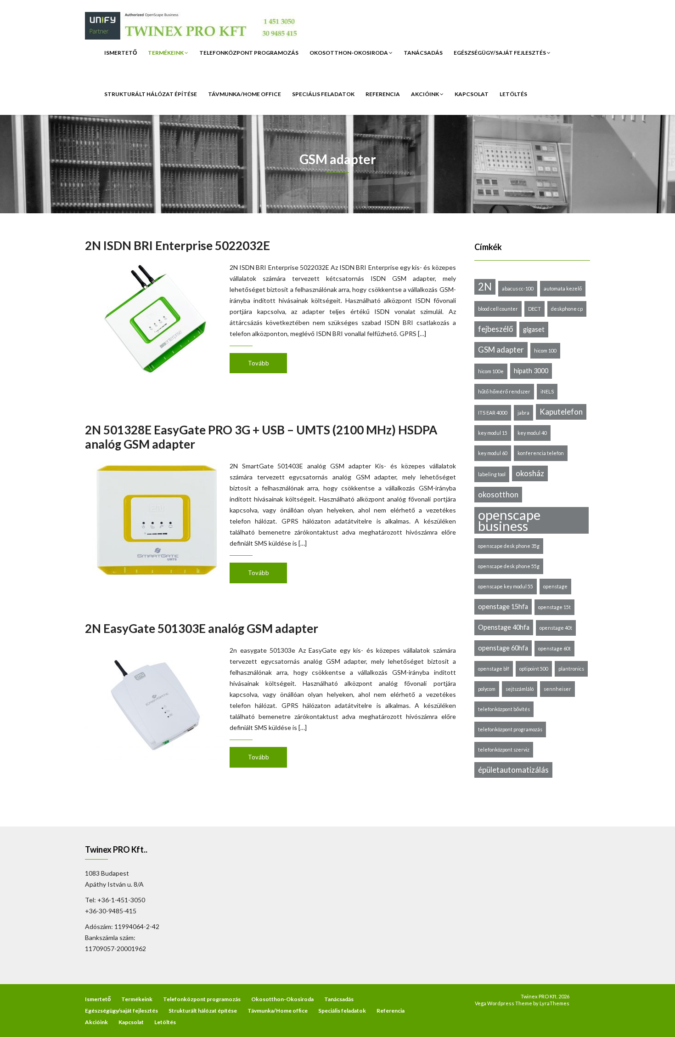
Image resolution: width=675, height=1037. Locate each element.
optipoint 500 (533, 669)
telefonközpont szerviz (503, 749)
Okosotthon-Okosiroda (349, 52)
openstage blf (493, 669)
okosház (530, 473)
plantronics (571, 669)
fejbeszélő (495, 329)
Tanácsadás (423, 52)
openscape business (509, 520)
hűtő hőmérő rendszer (504, 391)
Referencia (383, 94)
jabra (523, 413)
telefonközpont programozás (510, 729)
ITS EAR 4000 (492, 413)
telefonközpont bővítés (504, 709)
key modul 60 (492, 453)
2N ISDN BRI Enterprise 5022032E (177, 245)
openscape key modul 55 (505, 586)
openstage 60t (554, 648)
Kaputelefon (561, 411)
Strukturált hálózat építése (150, 94)
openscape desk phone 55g (509, 566)
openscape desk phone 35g (509, 546)
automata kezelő (563, 288)
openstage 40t (556, 628)
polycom (486, 689)
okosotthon (498, 494)
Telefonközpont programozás (248, 52)
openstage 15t (554, 607)
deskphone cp (567, 309)
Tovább (258, 363)
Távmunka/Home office (244, 94)
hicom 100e (491, 371)
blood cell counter (498, 309)
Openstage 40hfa (503, 627)
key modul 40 (532, 433)
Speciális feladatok (323, 94)
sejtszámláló (520, 689)
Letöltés (513, 94)
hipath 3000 (531, 371)
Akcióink (425, 94)
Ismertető (120, 52)
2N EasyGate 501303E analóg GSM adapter (201, 628)
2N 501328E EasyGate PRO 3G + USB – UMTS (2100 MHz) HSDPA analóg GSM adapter (261, 436)
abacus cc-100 (518, 288)
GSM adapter (501, 349)
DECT (534, 309)
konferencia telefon (541, 453)
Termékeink (166, 52)
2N (485, 286)
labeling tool (492, 474)
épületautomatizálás (513, 770)
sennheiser (557, 689)
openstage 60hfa (503, 648)
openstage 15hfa (503, 606)
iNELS (547, 391)
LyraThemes (554, 1003)
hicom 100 (545, 350)
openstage (555, 586)
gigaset (534, 329)
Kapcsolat (472, 94)
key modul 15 (492, 433)
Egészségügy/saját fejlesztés (500, 52)
